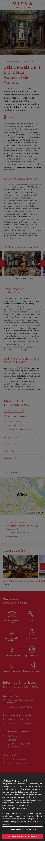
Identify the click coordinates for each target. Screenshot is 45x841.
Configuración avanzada (22, 829)
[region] (22, 807)
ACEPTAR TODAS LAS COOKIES (22, 836)
